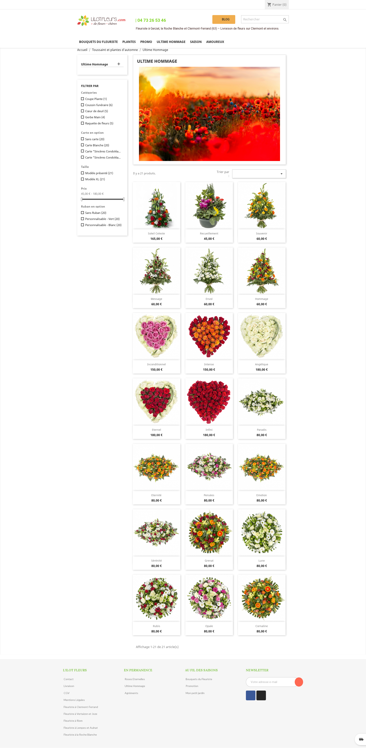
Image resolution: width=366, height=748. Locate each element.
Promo (146, 42)
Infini (209, 430)
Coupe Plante (96, 99)
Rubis (156, 626)
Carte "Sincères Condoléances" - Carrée (103, 151)
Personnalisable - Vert (102, 219)
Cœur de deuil (96, 111)
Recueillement (209, 233)
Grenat (209, 560)
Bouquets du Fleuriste (98, 42)
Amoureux (215, 42)
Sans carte (94, 139)
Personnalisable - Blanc (103, 225)
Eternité (156, 495)
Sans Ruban (95, 213)
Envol (209, 299)
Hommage (261, 299)
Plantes (129, 42)
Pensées (209, 495)
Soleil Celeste (156, 233)
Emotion (261, 495)
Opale (209, 626)
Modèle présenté (99, 173)
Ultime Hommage (171, 42)
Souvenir (261, 233)
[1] (299, 682)
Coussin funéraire (98, 105)
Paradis (261, 430)
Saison (196, 42)
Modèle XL (95, 179)
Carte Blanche (97, 145)
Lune (261, 560)
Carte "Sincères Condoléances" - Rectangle (103, 157)
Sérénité (156, 560)
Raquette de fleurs (99, 123)
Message (156, 299)
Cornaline (261, 626)
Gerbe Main (95, 117)
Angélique (261, 364)
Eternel (156, 430)
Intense (209, 364)
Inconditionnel (156, 364)
